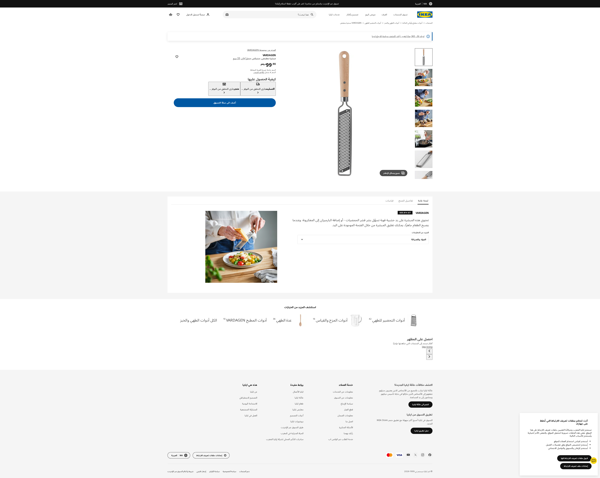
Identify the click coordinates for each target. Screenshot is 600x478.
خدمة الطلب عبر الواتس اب (340, 439)
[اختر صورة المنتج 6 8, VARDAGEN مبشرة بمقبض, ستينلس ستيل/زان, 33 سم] (423, 159)
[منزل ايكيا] (424, 14)
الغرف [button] (384, 14)
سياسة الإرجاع (347, 403)
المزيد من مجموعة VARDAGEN (261, 49)
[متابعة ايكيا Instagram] (422, 455)
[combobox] (273, 14)
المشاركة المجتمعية (248, 409)
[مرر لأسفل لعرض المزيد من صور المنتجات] (423, 178)
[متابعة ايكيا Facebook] (429, 455)
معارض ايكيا (297, 409)
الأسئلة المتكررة (346, 427)
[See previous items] (429, 351)
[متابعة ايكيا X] (415, 455)
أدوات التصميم (296, 415)
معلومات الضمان (345, 415)
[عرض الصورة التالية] (286, 113)
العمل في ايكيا (251, 415)
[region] (345, 113)
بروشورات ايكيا (296, 421)
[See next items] (429, 357)
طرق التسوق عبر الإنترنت (292, 427)
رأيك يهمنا (348, 433)
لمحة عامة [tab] (423, 200)
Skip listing (427, 346)
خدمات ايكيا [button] (334, 14)
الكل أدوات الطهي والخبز (198, 320)
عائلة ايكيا (299, 397)
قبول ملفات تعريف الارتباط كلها (574, 458)
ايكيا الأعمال (298, 391)
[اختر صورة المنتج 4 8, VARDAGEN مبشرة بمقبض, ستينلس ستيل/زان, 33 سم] (423, 118)
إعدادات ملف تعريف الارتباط (576, 466)
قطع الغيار (348, 409)
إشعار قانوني (201, 471)
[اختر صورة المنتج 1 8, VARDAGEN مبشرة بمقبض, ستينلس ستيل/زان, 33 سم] (423, 57)
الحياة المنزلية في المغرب (292, 433)
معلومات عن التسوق (343, 397)
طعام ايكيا (299, 403)
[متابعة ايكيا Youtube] (408, 455)
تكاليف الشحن (258, 72)
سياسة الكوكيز (214, 471)
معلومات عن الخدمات (343, 391)
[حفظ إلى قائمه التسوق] (177, 57)
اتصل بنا (349, 421)
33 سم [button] (236, 58)
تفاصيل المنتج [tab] (405, 200)
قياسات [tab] (389, 200)
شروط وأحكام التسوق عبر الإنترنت (180, 471)
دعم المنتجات (244, 471)
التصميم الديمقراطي (248, 397)
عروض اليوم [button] (370, 14)
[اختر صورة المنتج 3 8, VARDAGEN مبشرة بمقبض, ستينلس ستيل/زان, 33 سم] (423, 98)
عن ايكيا (253, 391)
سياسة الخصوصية (229, 471)
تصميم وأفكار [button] (352, 14)
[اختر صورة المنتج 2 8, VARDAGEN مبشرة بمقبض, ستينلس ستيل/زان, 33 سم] (423, 77)
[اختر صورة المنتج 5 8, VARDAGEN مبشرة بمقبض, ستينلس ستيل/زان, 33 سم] (423, 139)
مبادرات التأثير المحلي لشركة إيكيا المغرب (284, 439)
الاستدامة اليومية (249, 403)
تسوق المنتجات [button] (400, 14)
